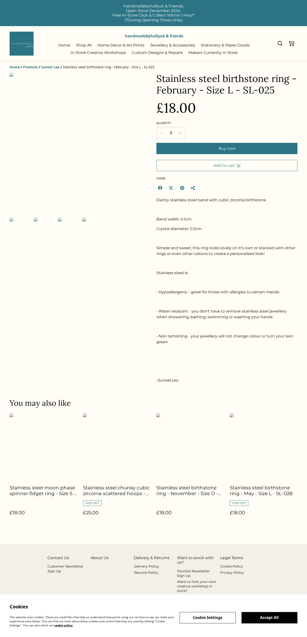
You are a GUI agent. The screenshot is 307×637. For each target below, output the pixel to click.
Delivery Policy (146, 566)
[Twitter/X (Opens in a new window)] (171, 187)
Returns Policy (146, 572)
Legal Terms (231, 558)
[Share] (193, 187)
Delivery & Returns (152, 558)
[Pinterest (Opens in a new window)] (182, 187)
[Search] (280, 43)
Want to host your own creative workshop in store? (196, 586)
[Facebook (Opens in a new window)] (160, 187)
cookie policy (63, 625)
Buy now (227, 148)
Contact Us (58, 558)
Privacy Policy (232, 572)
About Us (100, 558)
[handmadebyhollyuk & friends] (22, 44)
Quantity (163, 123)
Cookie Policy (231, 566)
